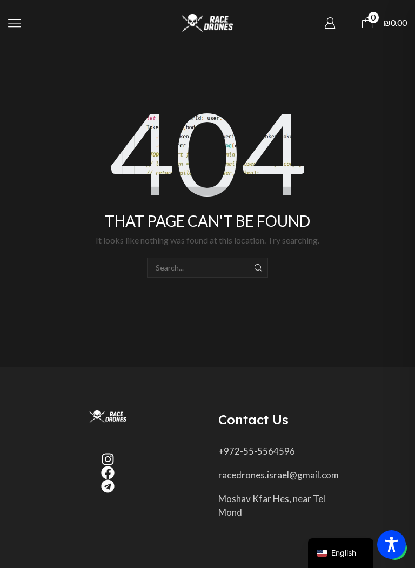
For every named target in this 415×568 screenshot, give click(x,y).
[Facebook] (108, 472)
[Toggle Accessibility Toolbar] (391, 544)
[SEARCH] (258, 268)
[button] (14, 23)
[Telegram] (108, 486)
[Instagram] (108, 459)
